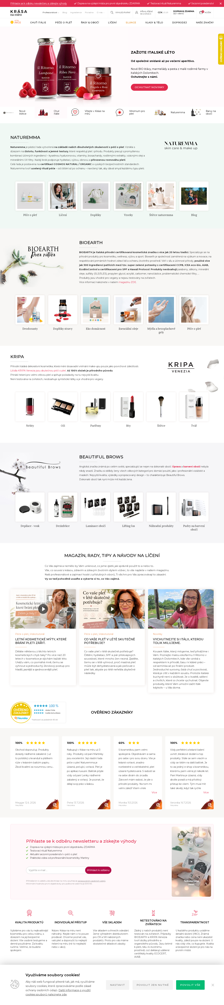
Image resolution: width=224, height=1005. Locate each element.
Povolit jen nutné (153, 984)
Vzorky (95, 215)
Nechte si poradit (149, 87)
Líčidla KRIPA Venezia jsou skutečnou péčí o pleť (38, 370)
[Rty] (95, 406)
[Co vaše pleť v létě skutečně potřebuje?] (112, 609)
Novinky (157, 634)
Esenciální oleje (95, 329)
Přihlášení (146, 11)
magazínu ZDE (127, 282)
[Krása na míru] (18, 12)
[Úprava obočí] (194, 507)
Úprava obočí (194, 526)
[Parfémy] (62, 406)
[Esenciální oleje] (95, 309)
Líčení (30, 215)
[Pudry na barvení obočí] (161, 507)
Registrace (145, 14)
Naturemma (194, 215)
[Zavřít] (220, 3)
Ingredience (76, 12)
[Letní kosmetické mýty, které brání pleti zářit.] (43, 609)
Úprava (176, 466)
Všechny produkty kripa (194, 427)
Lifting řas (95, 526)
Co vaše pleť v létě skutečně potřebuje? (109, 641)
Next (208, 195)
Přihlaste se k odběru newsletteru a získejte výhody (38, 3)
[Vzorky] (95, 196)
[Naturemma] (194, 196)
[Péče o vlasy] (194, 309)
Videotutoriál (37, 634)
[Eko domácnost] (62, 309)
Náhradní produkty (128, 526)
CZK (160, 12)
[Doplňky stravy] (30, 309)
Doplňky (63, 215)
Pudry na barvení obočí (161, 527)
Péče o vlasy (194, 329)
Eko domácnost (63, 329)
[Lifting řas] (95, 507)
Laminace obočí (63, 526)
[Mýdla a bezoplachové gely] (128, 309)
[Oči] (30, 406)
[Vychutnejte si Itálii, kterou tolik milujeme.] (181, 609)
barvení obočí (192, 466)
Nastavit (117, 984)
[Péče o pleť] (161, 309)
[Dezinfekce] (30, 507)
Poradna (89, 12)
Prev (15, 195)
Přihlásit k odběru (98, 870)
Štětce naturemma (128, 215)
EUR (166, 12)
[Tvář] (161, 406)
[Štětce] (128, 406)
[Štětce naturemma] (128, 196)
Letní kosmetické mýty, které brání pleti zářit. (41, 641)
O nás (100, 12)
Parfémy (63, 425)
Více (154, 792)
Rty (95, 425)
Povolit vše (190, 984)
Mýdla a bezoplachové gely (128, 330)
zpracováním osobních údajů (91, 881)
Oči (30, 425)
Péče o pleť (161, 329)
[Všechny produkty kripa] (194, 406)
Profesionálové (50, 12)
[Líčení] (30, 196)
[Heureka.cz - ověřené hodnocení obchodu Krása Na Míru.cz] (21, 712)
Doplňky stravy (30, 329)
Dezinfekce (30, 526)
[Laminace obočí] (62, 507)
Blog (64, 12)
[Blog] (161, 196)
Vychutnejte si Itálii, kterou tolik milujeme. (178, 641)
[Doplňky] (62, 196)
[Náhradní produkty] (128, 507)
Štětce (128, 425)
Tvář (161, 425)
